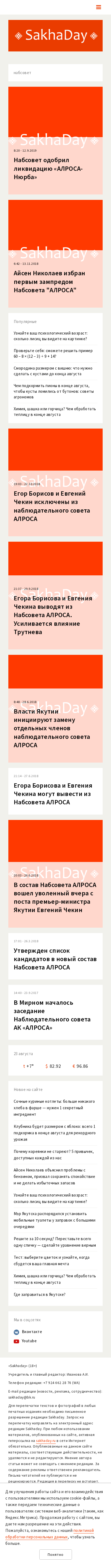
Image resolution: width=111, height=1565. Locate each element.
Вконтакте (32, 1331)
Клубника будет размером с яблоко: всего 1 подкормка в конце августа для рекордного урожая (55, 1133)
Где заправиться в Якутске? (40, 1294)
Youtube (29, 1340)
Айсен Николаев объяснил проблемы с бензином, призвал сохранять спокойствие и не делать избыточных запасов (54, 1176)
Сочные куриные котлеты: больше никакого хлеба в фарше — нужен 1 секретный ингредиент (54, 1108)
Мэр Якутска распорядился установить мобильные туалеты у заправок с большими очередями (55, 1220)
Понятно (56, 1554)
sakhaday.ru (46, 1440)
